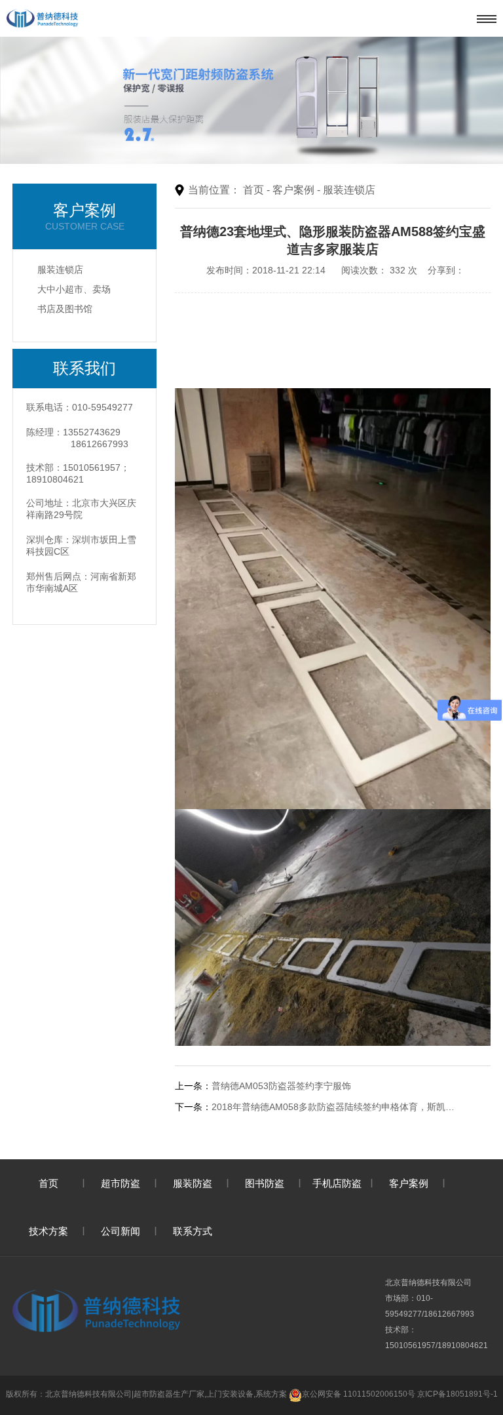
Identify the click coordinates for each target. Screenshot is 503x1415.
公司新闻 (120, 1231)
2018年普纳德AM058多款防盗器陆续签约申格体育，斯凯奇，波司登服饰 (337, 1107)
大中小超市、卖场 (74, 289)
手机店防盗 (337, 1183)
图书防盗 (264, 1183)
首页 (253, 189)
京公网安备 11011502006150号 (358, 1394)
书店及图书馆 (64, 309)
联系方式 (192, 1231)
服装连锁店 (60, 269)
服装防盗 (192, 1183)
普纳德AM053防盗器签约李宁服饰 (281, 1086)
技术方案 (48, 1231)
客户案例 (293, 189)
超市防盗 (120, 1183)
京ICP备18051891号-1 (457, 1394)
